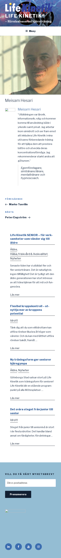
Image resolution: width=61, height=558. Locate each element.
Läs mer (14, 294)
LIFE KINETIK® (25, 16)
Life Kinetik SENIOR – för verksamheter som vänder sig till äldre (31, 238)
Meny (32, 31)
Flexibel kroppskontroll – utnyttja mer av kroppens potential (29, 310)
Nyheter (15, 258)
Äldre (13, 249)
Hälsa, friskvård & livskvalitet (29, 254)
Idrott (14, 320)
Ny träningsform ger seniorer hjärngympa (30, 361)
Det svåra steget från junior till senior (31, 411)
